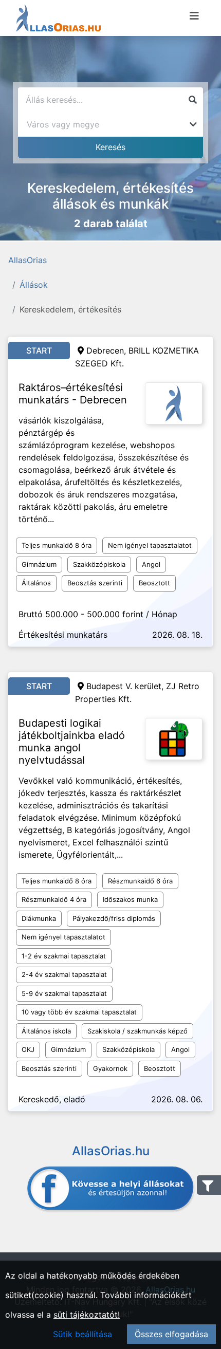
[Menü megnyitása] (194, 16)
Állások (34, 285)
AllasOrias (27, 260)
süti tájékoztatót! (86, 1314)
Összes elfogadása (171, 1334)
